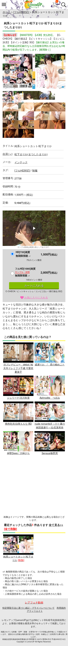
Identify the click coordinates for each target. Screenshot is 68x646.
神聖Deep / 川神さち (18, 453)
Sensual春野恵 (50, 453)
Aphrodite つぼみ (50, 397)
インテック (21, 162)
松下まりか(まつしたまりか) (31, 154)
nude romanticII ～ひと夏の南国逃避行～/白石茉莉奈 (50, 425)
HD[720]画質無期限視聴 (23, 253)
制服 (34, 170)
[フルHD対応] (21, 12)
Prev (7, 71)
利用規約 (61, 607)
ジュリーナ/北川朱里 (18, 397)
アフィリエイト (35, 611)
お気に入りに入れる (36, 297)
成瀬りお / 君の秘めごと (50, 364)
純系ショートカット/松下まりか (18, 558)
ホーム (6, 12)
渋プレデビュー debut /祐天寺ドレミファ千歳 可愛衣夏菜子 (18, 368)
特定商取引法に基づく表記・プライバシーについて (28, 607)
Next (61, 71)
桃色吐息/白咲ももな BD (18, 423)
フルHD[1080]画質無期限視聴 (25, 272)
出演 (7, 154)
